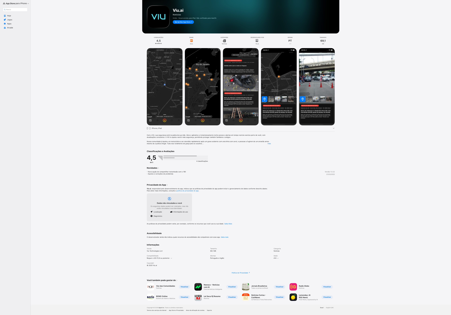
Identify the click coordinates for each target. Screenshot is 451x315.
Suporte (209, 310)
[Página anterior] (144, 292)
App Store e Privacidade (176, 310)
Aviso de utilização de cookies (195, 310)
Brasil (322, 307)
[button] (15, 15)
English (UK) (330, 307)
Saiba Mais (228, 224)
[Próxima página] (337, 292)
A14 (275, 258)
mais (269, 143)
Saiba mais (224, 237)
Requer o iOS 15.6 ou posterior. (158, 258)
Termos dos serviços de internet (156, 310)
